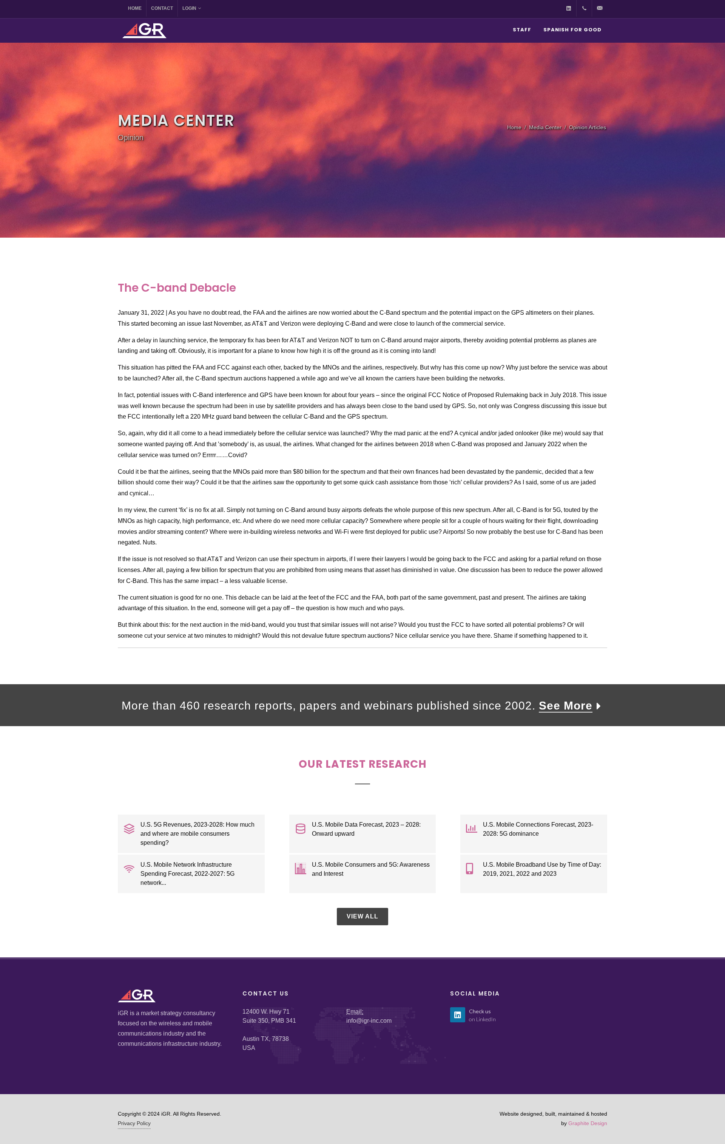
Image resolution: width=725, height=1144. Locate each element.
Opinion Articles (587, 127)
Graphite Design (587, 1123)
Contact (162, 8)
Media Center (545, 127)
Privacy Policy (134, 1123)
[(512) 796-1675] (584, 8)
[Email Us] (599, 8)
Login (189, 8)
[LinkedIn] (568, 8)
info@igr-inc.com (369, 1020)
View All (362, 916)
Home (135, 8)
